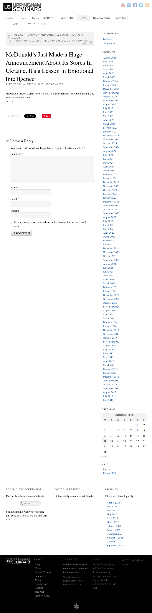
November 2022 (111, 205)
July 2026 (108, 61)
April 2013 (108, 361)
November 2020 (111, 298)
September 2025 (111, 100)
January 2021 (110, 291)
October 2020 (110, 302)
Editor (13, 84)
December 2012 (111, 376)
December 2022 (111, 201)
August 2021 (109, 263)
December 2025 (111, 88)
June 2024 (108, 158)
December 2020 (111, 295)
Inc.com (10, 101)
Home (22, 18)
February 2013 (110, 369)
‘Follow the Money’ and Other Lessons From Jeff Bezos (48, 36)
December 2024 (111, 135)
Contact (122, 18)
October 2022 (110, 209)
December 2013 (111, 330)
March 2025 (109, 123)
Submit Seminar (43, 18)
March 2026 (109, 77)
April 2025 (108, 120)
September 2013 (111, 341)
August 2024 (109, 151)
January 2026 (110, 85)
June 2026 (108, 65)
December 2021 (111, 248)
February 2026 (110, 81)
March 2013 (109, 365)
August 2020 (109, 310)
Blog (9, 18)
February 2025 (110, 127)
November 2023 (111, 186)
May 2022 (108, 228)
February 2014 (110, 322)
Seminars (67, 18)
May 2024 (108, 162)
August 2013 (109, 345)
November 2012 (111, 380)
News (83, 18)
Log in (106, 469)
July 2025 (108, 108)
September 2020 (111, 306)
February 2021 (110, 287)
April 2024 (108, 166)
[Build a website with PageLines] (76, 606)
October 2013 (110, 337)
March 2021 (109, 283)
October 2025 (110, 96)
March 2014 (109, 318)
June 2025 (108, 112)
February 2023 (110, 193)
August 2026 (109, 57)
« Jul (104, 456)
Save (48, 115)
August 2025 (109, 104)
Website (15, 210)
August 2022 (109, 217)
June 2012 (108, 400)
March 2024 (109, 170)
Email (15, 199)
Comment (17, 154)
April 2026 (108, 73)
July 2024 (108, 155)
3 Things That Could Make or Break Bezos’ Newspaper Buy (49, 42)
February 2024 (110, 174)
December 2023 (111, 182)
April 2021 (108, 279)
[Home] (17, 560)
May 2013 (108, 357)
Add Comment (54, 84)
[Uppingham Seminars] (76, 7)
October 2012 (110, 384)
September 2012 (111, 388)
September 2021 (111, 260)
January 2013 (110, 372)
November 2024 (111, 139)
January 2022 (110, 244)
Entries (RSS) (109, 473)
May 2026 (108, 69)
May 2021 (108, 275)
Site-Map (12, 24)
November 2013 (111, 333)
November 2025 (111, 92)
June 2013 (108, 353)
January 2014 (110, 326)
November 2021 (111, 252)
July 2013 (108, 349)
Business (107, 39)
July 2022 (108, 221)
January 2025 (110, 131)
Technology (109, 42)
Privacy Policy (34, 24)
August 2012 (109, 392)
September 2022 (111, 213)
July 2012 (108, 396)
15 (137, 435)
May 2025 (108, 116)
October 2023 (110, 190)
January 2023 (110, 197)
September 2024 (111, 147)
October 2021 (110, 256)
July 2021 (108, 267)
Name (15, 187)
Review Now (101, 18)
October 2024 (110, 143)
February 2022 (110, 240)
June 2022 (108, 225)
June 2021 (108, 271)
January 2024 (110, 178)
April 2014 (108, 314)
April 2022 (108, 232)
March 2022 (109, 236)
